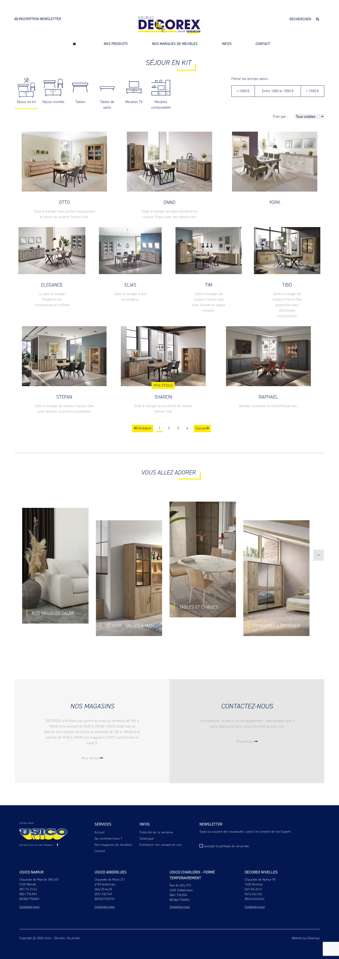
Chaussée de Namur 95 (260, 879)
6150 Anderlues (105, 884)
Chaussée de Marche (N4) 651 (39, 879)
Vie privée (73, 938)
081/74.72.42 (28, 889)
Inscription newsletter (39, 18)
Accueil (100, 832)
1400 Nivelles (254, 884)
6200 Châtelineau (181, 890)
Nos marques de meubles (175, 43)
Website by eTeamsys (306, 938)
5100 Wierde (27, 884)
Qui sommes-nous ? (108, 838)
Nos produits (116, 43)
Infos (227, 43)
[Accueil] (74, 43)
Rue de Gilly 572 (180, 885)
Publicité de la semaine (156, 832)
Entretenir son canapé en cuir (161, 845)
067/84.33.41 (253, 889)
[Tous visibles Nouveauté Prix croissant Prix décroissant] (309, 116)
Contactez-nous (29, 907)
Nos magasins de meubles (113, 845)
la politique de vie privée (232, 846)
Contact (263, 43)
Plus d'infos (91, 758)
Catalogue (147, 838)
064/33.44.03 (103, 889)
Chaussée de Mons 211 (110, 879)
